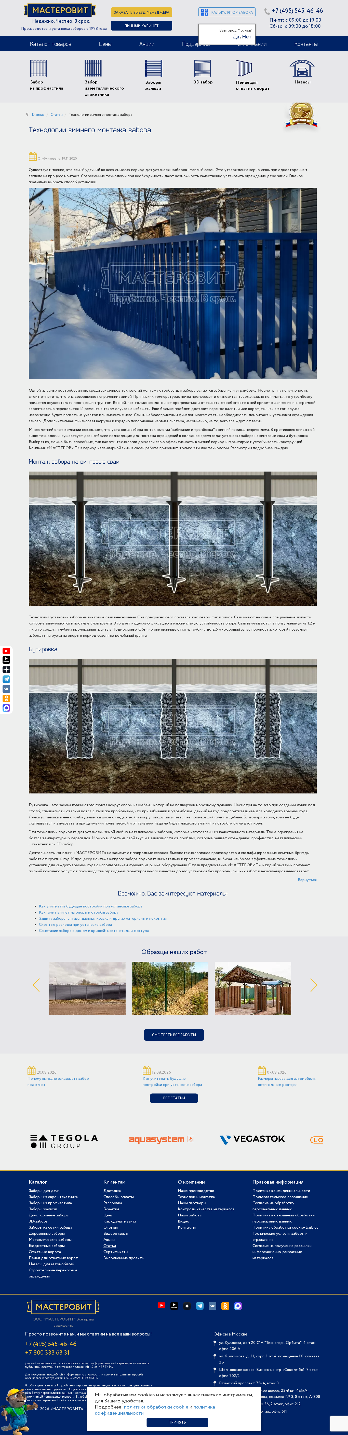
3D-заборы (38, 1221)
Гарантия (111, 1209)
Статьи (109, 1246)
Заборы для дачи (44, 1191)
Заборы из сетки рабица (50, 1227)
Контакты (306, 44)
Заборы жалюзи (43, 1209)
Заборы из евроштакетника (53, 1197)
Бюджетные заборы (47, 1246)
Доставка (112, 1191)
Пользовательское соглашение (280, 1197)
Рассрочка (112, 1203)
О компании (191, 1182)
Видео (183, 1221)
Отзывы (110, 1227)
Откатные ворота (45, 1252)
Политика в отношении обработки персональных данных (283, 1218)
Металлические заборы (50, 1240)
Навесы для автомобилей (51, 1264)
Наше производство (196, 1191)
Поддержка (196, 44)
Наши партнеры (192, 1203)
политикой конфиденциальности (51, 1397)
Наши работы (190, 1215)
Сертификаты (115, 1252)
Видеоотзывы (115, 1234)
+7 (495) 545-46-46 (297, 11)
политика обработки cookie (156, 1407)
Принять (177, 1422)
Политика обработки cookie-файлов (285, 1227)
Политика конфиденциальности (281, 1191)
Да (236, 37)
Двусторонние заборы (49, 1215)
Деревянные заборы (47, 1234)
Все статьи (174, 1098)
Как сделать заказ (119, 1221)
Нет (247, 37)
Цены (105, 44)
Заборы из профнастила (50, 1203)
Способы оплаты (118, 1197)
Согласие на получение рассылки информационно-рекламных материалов (282, 1252)
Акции (147, 44)
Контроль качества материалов (206, 1209)
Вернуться (307, 880)
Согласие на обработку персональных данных (273, 1206)
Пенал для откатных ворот (53, 1258)
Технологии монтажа (196, 1197)
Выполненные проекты (123, 1258)
